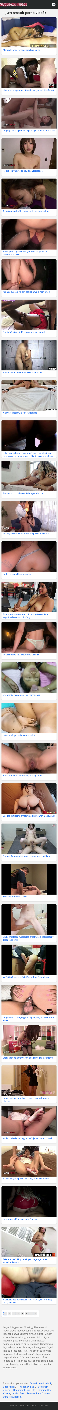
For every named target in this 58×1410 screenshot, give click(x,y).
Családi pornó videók (40, 1383)
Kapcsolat (13, 1406)
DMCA (34, 1406)
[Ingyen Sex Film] (13, 4)
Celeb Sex (18, 1393)
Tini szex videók (26, 1386)
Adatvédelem (43, 1406)
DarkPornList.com (12, 1396)
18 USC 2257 (24, 1406)
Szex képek (9, 1386)
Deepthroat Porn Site (24, 1390)
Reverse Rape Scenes (38, 1393)
